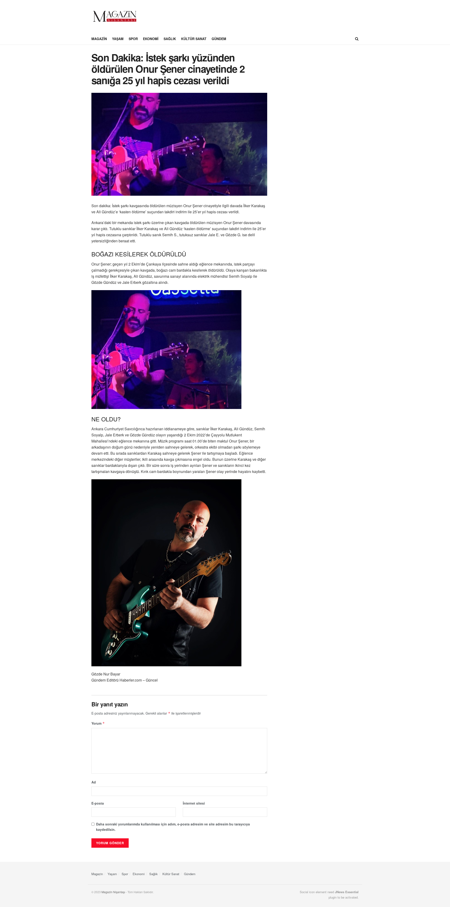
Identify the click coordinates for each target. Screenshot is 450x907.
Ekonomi (150, 38)
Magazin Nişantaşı (113, 892)
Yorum (98, 723)
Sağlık (170, 38)
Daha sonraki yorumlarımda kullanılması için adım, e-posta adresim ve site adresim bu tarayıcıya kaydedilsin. (173, 827)
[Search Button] (357, 39)
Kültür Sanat (193, 38)
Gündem (219, 38)
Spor (133, 38)
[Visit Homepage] (114, 16)
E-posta (97, 803)
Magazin (99, 38)
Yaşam (118, 38)
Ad (93, 782)
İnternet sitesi (194, 803)
